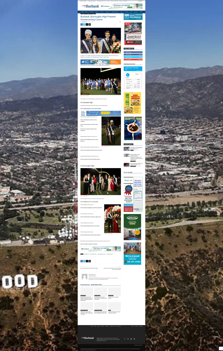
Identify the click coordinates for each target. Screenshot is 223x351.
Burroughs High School (101, 254)
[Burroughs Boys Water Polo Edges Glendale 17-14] (127, 159)
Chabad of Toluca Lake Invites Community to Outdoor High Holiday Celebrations (86, 313)
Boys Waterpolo (133, 160)
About (132, 326)
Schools (101, 11)
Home (82, 11)
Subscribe (140, 62)
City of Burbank (83, 295)
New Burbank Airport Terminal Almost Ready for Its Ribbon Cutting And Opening (100, 298)
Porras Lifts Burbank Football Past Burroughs (89, 268)
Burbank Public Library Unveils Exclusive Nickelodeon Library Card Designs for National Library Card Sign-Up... (136, 151)
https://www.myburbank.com (93, 276)
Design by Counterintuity (138, 345)
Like (130, 56)
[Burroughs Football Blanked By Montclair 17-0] (127, 143)
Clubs (122, 11)
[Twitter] (140, 1)
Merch (131, 11)
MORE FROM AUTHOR (96, 284)
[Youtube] (142, 1)
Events (110, 310)
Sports (96, 11)
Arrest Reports (111, 295)
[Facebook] (137, 1)
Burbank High (86, 13)
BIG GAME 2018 (86, 254)
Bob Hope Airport (97, 295)
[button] (141, 12)
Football (132, 144)
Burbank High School (93, 254)
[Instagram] (139, 1)
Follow (140, 60)
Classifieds (136, 11)
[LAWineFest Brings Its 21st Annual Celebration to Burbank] (114, 306)
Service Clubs (118, 326)
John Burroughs (91, 13)
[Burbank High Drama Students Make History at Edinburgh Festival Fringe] (100, 306)
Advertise (141, 326)
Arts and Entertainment (98, 310)
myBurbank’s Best (115, 11)
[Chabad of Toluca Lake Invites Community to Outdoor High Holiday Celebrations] (86, 306)
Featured (107, 11)
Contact (136, 326)
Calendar (91, 11)
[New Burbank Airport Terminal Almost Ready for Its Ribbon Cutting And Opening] (100, 291)
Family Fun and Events (84, 310)
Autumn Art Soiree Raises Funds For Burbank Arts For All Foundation (112, 269)
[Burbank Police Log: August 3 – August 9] (114, 291)
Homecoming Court (110, 254)
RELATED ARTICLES (85, 284)
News (86, 11)
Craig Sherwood (84, 21)
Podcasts (126, 11)
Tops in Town (112, 326)
